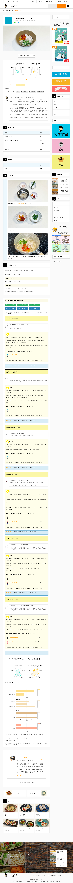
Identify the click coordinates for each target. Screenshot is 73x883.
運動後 (18, 91)
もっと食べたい (24, 91)
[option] (26, 38)
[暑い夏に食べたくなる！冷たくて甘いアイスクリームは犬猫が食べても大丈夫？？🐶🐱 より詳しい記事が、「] (65, 239)
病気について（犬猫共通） (58, 217)
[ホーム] (3, 10)
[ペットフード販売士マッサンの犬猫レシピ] (13, 6)
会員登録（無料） (8, 365)
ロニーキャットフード (14, 516)
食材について (56, 220)
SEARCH (68, 6)
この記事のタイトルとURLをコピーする (26, 55)
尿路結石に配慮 (40, 91)
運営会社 (65, 1)
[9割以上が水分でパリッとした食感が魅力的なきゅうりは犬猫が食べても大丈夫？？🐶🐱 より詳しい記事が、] (56, 239)
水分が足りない (32, 91)
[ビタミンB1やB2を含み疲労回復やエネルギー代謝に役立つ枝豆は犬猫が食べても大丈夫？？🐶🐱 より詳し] (65, 248)
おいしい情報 (32, 1)
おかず (55, 104)
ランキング (24, 1)
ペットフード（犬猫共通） (58, 203)
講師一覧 (40, 1)
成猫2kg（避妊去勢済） (10, 308)
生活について (56, 213)
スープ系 (55, 107)
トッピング (56, 111)
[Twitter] (19, 775)
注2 (10, 84)
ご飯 (54, 101)
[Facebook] (17, 775)
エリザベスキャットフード (14, 521)
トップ (7, 1)
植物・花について (57, 210)
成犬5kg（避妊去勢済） (22, 304)
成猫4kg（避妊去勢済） (22, 308)
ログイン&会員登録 (57, 1)
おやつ (55, 114)
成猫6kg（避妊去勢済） (34, 308)
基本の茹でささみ (20, 203)
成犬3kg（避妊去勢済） (10, 304)
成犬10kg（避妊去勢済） (34, 304)
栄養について (56, 207)
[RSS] (69, 875)
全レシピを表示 (16, 1)
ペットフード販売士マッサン (23, 20)
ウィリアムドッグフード (14, 354)
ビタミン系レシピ (20, 84)
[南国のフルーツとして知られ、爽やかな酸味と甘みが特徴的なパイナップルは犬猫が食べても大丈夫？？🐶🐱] (56, 248)
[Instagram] (20, 775)
